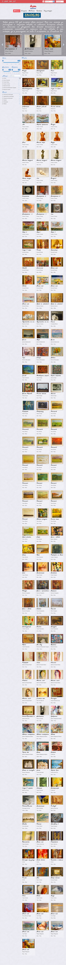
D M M (11, 78)
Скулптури (48, 11)
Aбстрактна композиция (12, 94)
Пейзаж (12, 103)
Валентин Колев (11, 85)
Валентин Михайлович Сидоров (11, 87)
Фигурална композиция (12, 98)
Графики (39, 11)
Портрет (12, 100)
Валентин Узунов (11, 89)
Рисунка (24, 11)
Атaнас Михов (11, 82)
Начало (16, 11)
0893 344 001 (9, 1)
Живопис (32, 11)
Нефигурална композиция (12, 96)
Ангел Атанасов (11, 80)
